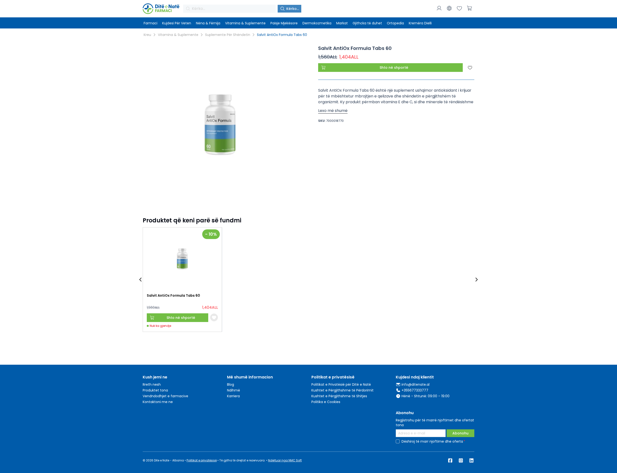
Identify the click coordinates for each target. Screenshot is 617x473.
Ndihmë (233, 390)
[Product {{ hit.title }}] (182, 258)
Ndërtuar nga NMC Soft (285, 460)
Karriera (233, 396)
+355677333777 (415, 390)
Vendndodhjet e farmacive (165, 396)
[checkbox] (398, 441)
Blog (230, 384)
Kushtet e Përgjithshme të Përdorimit (342, 390)
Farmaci (150, 23)
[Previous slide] (141, 279)
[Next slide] (476, 279)
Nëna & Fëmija (208, 23)
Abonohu (460, 433)
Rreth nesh (152, 384)
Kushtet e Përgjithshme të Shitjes (339, 396)
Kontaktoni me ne (158, 401)
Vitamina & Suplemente (245, 23)
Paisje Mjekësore (284, 23)
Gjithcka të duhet (367, 23)
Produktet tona (155, 390)
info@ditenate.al (415, 384)
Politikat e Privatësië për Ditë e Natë (341, 384)
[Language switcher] (449, 8)
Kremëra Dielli (420, 23)
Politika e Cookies (325, 401)
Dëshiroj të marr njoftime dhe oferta (432, 441)
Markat (342, 23)
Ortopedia (395, 23)
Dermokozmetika (316, 23)
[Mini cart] (469, 8)
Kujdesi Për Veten (176, 23)
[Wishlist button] (214, 317)
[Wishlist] (459, 8)
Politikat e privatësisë (202, 460)
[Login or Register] (439, 8)
